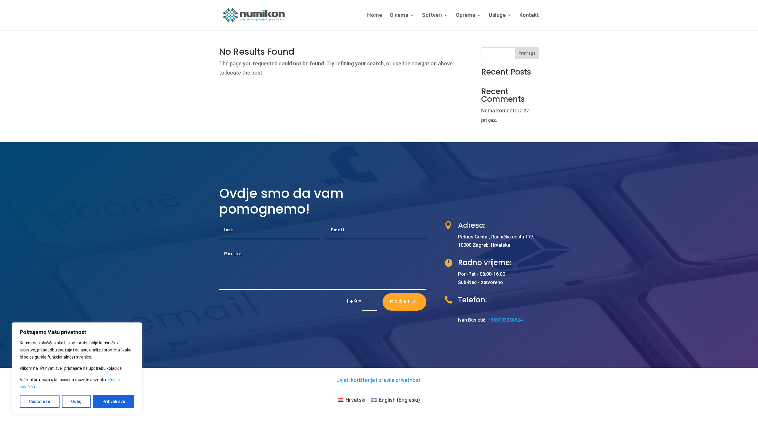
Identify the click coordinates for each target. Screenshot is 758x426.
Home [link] (374, 15)
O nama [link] (399, 15)
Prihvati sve (113, 401)
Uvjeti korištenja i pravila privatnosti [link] (379, 380)
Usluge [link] (497, 15)
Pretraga (527, 53)
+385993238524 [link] (505, 320)
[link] (253, 15)
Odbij (76, 401)
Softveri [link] (432, 15)
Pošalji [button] (404, 301)
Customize (39, 401)
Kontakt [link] (529, 15)
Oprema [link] (465, 15)
